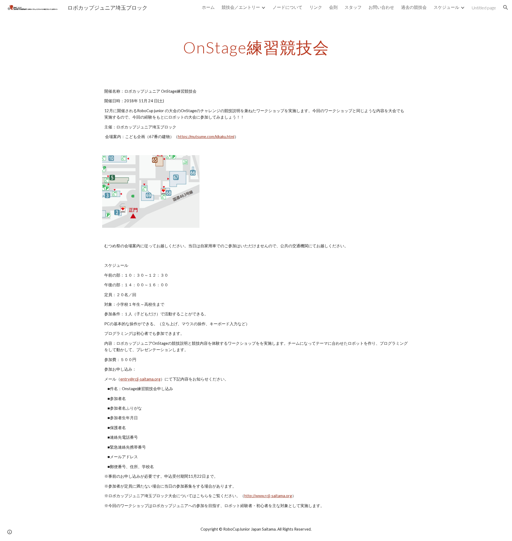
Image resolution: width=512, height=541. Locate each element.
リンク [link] (315, 7)
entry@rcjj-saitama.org (140, 379)
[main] (256, 47)
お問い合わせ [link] (381, 7)
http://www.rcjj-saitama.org (268, 495)
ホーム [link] (208, 7)
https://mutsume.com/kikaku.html (206, 136)
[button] (505, 7)
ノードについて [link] (287, 7)
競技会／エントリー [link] (241, 7)
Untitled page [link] (484, 7)
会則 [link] (333, 7)
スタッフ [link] (353, 7)
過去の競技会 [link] (414, 7)
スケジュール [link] (446, 7)
